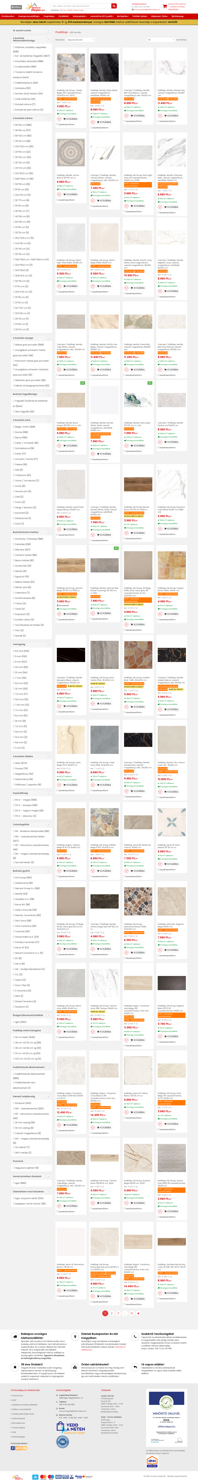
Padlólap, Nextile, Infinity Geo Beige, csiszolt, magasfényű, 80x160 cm (104, 347)
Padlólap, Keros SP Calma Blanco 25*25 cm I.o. (136, 1094)
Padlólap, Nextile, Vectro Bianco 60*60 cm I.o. (68, 176)
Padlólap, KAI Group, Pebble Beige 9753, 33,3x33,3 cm (103, 846)
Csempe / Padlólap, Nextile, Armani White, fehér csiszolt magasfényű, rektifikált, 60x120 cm (104, 511)
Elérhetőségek (18, 1436)
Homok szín (21, 491)
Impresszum (17, 1395)
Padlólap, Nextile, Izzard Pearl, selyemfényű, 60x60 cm (70, 508)
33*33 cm (20, 232)
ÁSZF (14, 1400)
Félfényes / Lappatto (26, 784)
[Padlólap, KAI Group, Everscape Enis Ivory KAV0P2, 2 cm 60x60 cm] (105, 1242)
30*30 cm (20, 162)
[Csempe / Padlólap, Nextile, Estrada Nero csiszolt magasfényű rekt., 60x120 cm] (138, 740)
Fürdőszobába (22, 66)
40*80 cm (20, 216)
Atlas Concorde (23, 909)
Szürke (18, 432)
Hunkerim (20, 1006)
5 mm (18, 747)
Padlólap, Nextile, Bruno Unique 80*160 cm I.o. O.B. (69, 424)
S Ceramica (21, 990)
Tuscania (20, 931)
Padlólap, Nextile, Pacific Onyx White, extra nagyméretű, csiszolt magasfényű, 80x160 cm (138, 264)
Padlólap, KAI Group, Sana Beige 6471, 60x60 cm (68, 763)
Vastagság (19, 644)
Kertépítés (122, 16)
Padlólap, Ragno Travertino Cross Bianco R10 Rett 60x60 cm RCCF (70, 1096)
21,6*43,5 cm (21, 291)
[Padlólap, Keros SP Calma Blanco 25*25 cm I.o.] (138, 1070)
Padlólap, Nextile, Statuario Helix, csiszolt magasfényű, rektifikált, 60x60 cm (170, 178)
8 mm (18, 661)
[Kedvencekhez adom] (59, 119)
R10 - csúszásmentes (26, 1108)
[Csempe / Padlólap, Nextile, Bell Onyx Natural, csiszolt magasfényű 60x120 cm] (172, 321)
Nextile (18, 893)
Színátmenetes (23, 598)
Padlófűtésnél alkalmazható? (29, 1067)
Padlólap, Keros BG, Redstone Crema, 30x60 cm (137, 846)
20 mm (19, 688)
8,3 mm (19, 683)
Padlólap (61, 32)
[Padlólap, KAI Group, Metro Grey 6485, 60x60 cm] (71, 983)
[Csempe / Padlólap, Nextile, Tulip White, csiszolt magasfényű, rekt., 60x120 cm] (71, 321)
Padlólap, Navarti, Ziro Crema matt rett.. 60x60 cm (171, 763)
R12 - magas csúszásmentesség (32, 853)
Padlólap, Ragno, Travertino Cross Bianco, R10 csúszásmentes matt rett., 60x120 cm (103, 1097)
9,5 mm (19, 667)
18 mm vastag (22, 1127)
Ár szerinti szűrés (22, 30)
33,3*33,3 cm (21, 146)
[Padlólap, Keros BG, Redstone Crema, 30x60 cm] (138, 822)
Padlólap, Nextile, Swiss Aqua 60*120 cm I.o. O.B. (137, 424)
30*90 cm (20, 211)
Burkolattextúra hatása (25, 532)
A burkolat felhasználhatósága (24, 39)
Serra (18, 963)
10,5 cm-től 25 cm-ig (26, 1058)
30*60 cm (20, 130)
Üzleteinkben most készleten (28, 1191)
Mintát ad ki (21, 587)
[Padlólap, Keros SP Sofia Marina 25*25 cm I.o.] (172, 822)
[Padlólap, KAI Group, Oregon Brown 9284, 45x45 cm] (172, 565)
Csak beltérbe (22, 99)
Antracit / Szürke (24, 459)
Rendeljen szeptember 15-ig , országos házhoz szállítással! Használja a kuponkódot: (99, 22)
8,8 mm (19, 742)
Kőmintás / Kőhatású (26, 538)
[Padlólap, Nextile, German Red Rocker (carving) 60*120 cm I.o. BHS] (105, 565)
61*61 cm (19, 189)
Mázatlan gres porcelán (28, 380)
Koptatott (20, 614)
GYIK (14, 1432)
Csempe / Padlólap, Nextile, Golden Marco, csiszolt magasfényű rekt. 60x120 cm (171, 680)
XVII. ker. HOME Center (69, 10)
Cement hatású (23, 555)
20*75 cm (20, 200)
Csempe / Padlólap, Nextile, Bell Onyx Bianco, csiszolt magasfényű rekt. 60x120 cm (137, 93)
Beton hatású (22, 560)
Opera (18, 979)
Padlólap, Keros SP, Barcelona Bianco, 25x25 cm (70, 1265)
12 (131, 1313)
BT (16, 958)
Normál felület (22, 862)
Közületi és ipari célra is (27, 109)
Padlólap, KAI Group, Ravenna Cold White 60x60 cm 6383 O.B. (171, 510)
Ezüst (18, 523)
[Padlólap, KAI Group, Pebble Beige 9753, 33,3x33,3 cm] (105, 822)
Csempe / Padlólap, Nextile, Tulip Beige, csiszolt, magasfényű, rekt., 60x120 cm (71, 1183)
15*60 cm (20, 227)
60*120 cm (20, 135)
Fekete (19, 464)
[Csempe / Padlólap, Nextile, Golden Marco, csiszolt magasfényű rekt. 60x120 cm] (172, 655)
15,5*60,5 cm (22, 173)
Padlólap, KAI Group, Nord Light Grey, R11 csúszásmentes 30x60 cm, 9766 (138, 178)
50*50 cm (20, 281)
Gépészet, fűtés (159, 16)
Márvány (20, 549)
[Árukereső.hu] (62, 1441)
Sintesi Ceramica (24, 1001)
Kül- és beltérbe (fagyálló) (29, 55)
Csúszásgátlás (21, 824)
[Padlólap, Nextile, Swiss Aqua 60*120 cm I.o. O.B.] (138, 400)
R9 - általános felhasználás (29, 831)
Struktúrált (21, 565)
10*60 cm (20, 324)
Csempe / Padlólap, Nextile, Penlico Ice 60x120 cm (170, 424)
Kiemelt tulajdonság (24, 1096)
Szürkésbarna (22, 448)
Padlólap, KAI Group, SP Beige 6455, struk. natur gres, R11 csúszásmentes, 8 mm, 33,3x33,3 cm (137, 592)
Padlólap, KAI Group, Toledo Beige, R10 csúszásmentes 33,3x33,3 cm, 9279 (69, 93)
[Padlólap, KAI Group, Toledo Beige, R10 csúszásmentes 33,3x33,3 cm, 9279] (71, 67)
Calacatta (20, 592)
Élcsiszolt (20, 1103)
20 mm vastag (22, 1122)
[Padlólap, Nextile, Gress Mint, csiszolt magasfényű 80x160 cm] (138, 321)
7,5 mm (19, 694)
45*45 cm (20, 168)
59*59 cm (20, 184)
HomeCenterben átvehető (27, 1176)
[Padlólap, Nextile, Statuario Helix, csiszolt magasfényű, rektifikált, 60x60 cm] (172, 152)
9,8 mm (19, 731)
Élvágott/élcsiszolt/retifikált (28, 1015)
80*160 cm (20, 221)
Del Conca (20, 920)
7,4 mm (19, 710)
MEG (17, 996)
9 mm (18, 656)
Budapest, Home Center (28, 1203)
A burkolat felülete (23, 756)
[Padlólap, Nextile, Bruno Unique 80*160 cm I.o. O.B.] (71, 400)
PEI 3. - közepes (23, 805)
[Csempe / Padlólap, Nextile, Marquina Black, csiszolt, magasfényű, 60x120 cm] (71, 655)
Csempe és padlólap (28, 16)
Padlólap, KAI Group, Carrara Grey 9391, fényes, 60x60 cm (104, 1007)
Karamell (20, 512)
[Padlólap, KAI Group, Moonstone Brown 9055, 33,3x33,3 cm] (138, 901)
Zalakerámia (21, 883)
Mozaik (18, 635)
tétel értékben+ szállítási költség (177, 6)
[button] (81, 39)
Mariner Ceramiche (25, 915)
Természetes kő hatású (27, 625)
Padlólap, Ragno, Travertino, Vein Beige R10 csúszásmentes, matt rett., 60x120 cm (137, 1268)
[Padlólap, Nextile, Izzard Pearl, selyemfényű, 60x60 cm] (71, 484)
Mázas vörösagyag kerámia (29, 385)
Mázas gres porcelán (26, 344)
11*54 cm (20, 286)
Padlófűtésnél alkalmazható (30, 1074)
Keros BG (20, 904)
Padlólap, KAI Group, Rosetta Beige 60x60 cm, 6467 (137, 1182)
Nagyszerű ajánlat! (25, 1167)
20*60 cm (20, 151)
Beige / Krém (22, 426)
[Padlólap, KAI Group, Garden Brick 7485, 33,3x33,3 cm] (138, 655)
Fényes (19, 768)
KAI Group (20, 877)
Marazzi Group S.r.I (25, 888)
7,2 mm (19, 726)
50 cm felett (21, 1037)
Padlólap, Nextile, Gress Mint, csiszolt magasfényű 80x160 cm (137, 347)
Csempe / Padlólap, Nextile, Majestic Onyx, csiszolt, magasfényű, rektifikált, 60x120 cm (170, 264)
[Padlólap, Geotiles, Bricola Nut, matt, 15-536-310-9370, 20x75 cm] (172, 1242)
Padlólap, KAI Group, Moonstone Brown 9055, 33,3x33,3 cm (135, 927)
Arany (18, 486)
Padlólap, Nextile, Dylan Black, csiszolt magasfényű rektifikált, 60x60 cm (104, 93)
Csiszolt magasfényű (26, 1133)
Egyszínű (20, 576)
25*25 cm (20, 141)
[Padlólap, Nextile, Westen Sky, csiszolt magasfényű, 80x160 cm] (172, 67)
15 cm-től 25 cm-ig (25, 1053)
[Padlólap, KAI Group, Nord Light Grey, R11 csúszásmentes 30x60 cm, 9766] (138, 152)
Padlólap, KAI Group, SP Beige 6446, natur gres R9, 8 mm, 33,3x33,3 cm (70, 927)
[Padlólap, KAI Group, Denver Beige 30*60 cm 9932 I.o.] (71, 565)
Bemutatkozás (18, 1423)
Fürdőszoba (7, 16)
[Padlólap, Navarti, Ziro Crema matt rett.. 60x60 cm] (172, 740)
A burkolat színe (21, 420)
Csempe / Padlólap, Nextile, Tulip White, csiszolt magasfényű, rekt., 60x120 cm (71, 347)
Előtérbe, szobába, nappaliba (30, 47)
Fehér (18, 453)
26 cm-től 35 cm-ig (25, 1042)
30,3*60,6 (20, 270)
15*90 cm (20, 205)
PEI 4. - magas (22, 799)
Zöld (17, 496)
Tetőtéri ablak (139, 16)
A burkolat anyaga (23, 338)
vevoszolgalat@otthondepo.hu (147, 9)
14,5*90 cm (21, 243)
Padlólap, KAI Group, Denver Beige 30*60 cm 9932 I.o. (69, 589)
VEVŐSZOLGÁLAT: (139, 4)
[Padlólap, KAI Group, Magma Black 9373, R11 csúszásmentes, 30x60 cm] (172, 983)
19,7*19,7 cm (21, 308)
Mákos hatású (22, 582)
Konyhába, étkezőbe (26, 61)
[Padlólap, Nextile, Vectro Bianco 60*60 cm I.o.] (71, 152)
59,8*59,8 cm (22, 178)
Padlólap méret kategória (27, 1030)
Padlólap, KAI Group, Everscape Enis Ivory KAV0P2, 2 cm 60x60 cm (105, 1267)
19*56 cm (20, 297)
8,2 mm (19, 715)
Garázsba (20, 88)
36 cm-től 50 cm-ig (25, 1048)
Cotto (18, 502)
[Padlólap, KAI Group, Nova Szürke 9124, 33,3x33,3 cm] (105, 655)
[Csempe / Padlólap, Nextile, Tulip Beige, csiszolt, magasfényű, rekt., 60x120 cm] (71, 1158)
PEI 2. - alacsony (23, 816)
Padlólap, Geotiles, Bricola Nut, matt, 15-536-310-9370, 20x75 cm (172, 1267)
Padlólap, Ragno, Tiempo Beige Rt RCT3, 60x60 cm (68, 846)
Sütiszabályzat (18, 1418)
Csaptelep (48, 16)
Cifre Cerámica (23, 926)
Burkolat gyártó (21, 870)
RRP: (58, 102)
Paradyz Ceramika (25, 942)
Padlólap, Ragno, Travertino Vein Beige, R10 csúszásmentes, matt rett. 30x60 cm (137, 1009)
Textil (18, 608)
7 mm (18, 677)
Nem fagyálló (22, 411)
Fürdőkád (63, 16)
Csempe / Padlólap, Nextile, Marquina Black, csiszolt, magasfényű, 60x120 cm (69, 680)
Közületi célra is (23, 104)
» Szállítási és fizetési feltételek (24, 1404)
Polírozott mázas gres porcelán (32, 360)
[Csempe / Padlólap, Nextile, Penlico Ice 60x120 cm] (172, 400)
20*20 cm (20, 318)
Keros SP (19, 947)
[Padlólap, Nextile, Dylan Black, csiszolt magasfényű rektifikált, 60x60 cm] (105, 67)
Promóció (18, 1161)
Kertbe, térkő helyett (26, 93)
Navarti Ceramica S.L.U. (27, 953)
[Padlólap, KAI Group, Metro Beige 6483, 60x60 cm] (105, 237)
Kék (17, 469)
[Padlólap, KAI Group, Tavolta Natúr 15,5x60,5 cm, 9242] (105, 1158)
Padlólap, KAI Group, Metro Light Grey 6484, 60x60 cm (69, 261)
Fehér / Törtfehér (24, 442)
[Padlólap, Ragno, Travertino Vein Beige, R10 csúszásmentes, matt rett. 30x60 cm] (138, 983)
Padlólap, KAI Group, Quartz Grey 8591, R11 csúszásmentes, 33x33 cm (172, 1183)
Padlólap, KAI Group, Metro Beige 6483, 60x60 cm (103, 261)
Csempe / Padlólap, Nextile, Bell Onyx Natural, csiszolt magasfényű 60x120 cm (170, 347)
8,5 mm (19, 651)
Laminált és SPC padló (101, 16)
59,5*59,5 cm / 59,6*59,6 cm (30, 259)
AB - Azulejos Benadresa (28, 969)
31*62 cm (20, 302)
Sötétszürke (21, 518)
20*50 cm (20, 254)
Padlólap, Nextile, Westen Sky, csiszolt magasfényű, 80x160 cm (171, 93)
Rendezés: (60, 39)
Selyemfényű (22, 779)
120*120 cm (21, 313)
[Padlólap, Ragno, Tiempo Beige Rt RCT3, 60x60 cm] (71, 822)
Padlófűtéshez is (23, 82)
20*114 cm (20, 329)
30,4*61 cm (21, 194)
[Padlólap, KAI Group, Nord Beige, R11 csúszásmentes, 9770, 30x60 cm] (172, 1070)
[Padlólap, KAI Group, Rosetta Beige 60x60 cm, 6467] (138, 1158)
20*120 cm (20, 157)
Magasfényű (21, 773)
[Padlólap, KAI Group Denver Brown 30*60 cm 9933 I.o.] (138, 484)
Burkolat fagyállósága (25, 394)
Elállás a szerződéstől (21, 1409)
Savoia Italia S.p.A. (24, 936)
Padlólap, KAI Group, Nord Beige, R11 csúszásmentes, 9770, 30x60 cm (170, 1096)
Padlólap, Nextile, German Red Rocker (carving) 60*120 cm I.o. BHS (104, 591)
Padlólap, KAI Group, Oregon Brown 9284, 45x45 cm (171, 589)
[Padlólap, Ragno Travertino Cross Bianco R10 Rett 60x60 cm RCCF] (71, 1070)
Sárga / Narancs (23, 507)
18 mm (18, 721)
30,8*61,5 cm (21, 275)
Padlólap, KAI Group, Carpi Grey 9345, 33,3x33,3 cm (102, 763)
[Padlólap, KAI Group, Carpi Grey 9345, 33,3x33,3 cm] (105, 740)
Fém (17, 630)
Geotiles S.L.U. (22, 899)
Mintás (18, 571)
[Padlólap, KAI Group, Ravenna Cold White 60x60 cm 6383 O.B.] (172, 484)
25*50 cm (20, 248)
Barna (18, 437)
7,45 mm (20, 704)
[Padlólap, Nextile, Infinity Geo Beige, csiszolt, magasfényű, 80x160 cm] (105, 321)
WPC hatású (21, 1152)
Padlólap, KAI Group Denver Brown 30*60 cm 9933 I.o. (136, 508)
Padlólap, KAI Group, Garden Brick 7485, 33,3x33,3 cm (137, 678)
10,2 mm (19, 737)
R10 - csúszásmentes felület (30, 836)
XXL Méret (20, 1147)
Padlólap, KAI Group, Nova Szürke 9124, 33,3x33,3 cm (102, 678)
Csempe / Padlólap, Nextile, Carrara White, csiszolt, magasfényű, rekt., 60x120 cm (105, 178)
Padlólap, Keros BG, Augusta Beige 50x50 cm (171, 925)
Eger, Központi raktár (26, 1198)
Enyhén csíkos (22, 619)
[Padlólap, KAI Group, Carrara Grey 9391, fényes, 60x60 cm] (105, 983)
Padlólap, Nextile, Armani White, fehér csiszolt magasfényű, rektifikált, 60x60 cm (102, 426)
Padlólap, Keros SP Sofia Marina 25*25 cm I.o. (169, 846)
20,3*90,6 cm (22, 264)
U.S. (17, 974)
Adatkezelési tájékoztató (23, 1414)
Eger (82, 10)
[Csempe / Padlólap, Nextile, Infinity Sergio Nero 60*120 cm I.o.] (105, 901)
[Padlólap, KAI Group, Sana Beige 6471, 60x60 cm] (71, 740)
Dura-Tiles (20, 985)
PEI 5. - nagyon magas (27, 810)
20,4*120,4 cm (22, 238)
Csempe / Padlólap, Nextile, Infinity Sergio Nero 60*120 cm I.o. (105, 927)
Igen (17, 1022)
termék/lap (182, 39)
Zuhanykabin (79, 16)
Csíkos (18, 603)
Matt (17, 763)
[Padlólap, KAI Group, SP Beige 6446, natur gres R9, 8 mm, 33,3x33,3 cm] (71, 901)
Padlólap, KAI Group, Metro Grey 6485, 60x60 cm (69, 1007)
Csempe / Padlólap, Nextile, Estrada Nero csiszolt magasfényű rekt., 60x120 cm (138, 765)
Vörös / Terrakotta (25, 480)
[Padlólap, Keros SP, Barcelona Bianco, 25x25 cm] (71, 1242)
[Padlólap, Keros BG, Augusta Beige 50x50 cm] (172, 901)
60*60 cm (20, 124)
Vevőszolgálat (18, 1427)
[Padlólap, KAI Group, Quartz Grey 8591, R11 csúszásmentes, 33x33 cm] (172, 1158)
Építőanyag (177, 16)
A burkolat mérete (23, 118)
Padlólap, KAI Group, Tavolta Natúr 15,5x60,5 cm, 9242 (104, 1182)
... (125, 1313)
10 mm (18, 672)
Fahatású (20, 544)
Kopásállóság (20, 793)
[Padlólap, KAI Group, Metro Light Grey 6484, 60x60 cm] (71, 237)
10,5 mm (19, 699)
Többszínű (20, 475)
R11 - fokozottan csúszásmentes (32, 845)
